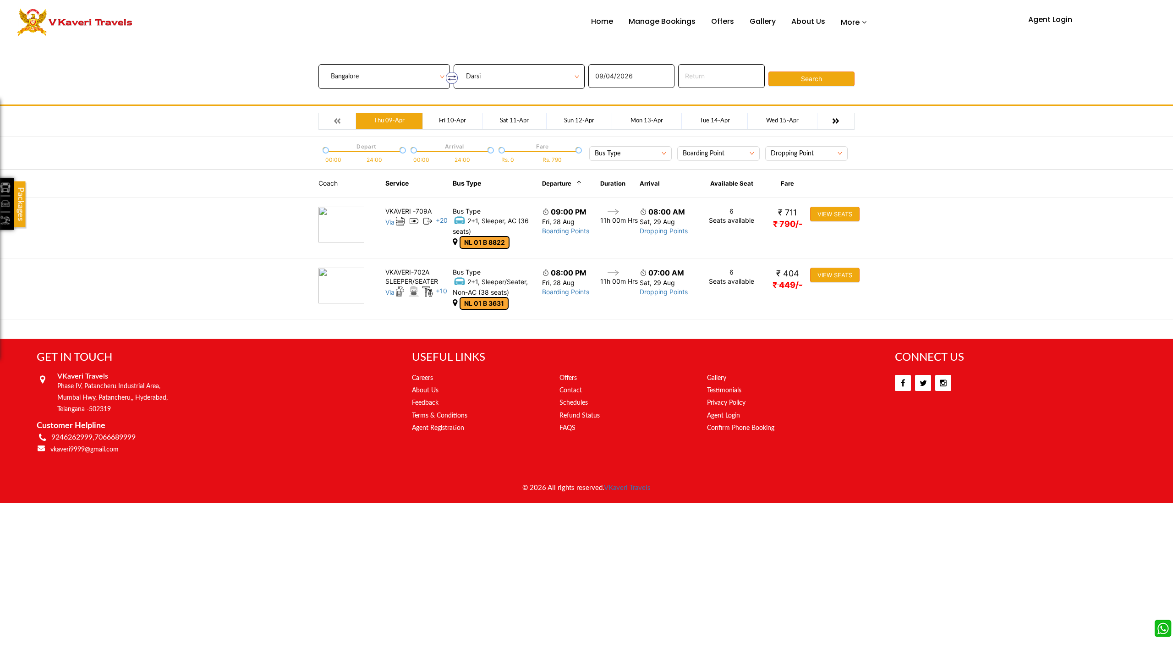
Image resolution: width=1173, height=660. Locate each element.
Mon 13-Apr (646, 121)
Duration (612, 183)
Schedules (573, 403)
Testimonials (724, 390)
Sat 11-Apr (514, 121)
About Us (808, 21)
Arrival (650, 183)
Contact (570, 390)
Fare (787, 183)
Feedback (425, 403)
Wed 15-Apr (782, 121)
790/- (787, 224)
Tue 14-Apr (715, 121)
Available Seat (731, 183)
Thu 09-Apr (389, 121)
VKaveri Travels (627, 487)
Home (602, 21)
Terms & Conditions (439, 415)
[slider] (325, 149)
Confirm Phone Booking (740, 428)
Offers (722, 21)
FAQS (567, 428)
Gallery (763, 21)
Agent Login (1050, 19)
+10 (441, 291)
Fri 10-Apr (452, 121)
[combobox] (630, 153)
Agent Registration (438, 428)
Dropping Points (664, 231)
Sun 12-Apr (579, 121)
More (850, 22)
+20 (442, 220)
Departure (556, 183)
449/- (787, 285)
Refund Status (579, 415)
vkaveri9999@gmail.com (84, 449)
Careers (422, 378)
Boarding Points (565, 231)
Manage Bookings (662, 21)
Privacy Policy (726, 403)
